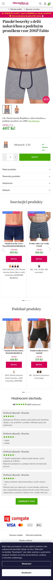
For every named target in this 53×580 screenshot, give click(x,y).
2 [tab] (26, 300)
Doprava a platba (16, 535)
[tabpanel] (13, 252)
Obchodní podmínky (34, 535)
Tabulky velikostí (25, 540)
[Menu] (3, 3)
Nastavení (26, 563)
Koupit (35, 157)
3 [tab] (29, 300)
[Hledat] (40, 3)
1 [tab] (23, 300)
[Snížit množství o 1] (5, 157)
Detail (14, 259)
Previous (3, 249)
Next (49, 249)
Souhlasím (26, 572)
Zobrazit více (26, 501)
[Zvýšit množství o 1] (16, 157)
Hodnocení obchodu (26, 398)
